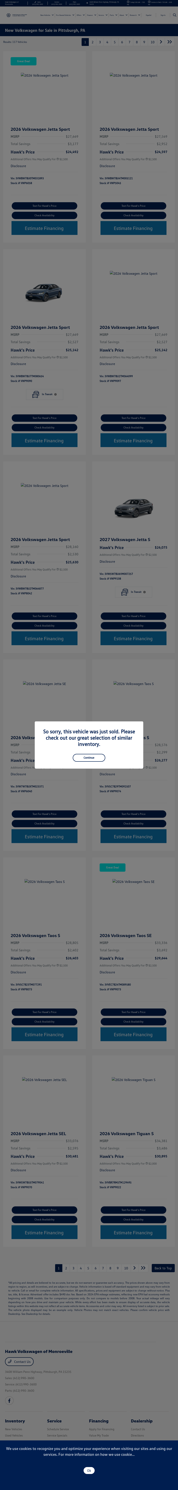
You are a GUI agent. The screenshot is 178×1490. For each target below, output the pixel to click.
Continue (89, 757)
